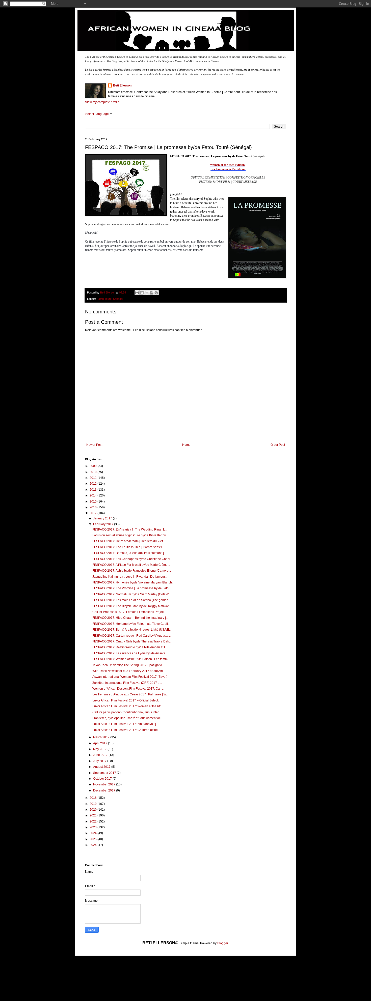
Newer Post (94, 445)
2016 (93, 507)
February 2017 (103, 524)
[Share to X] (146, 292)
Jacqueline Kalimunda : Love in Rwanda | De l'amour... (129, 576)
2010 (93, 472)
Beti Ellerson (122, 85)
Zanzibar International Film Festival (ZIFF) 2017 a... (127, 683)
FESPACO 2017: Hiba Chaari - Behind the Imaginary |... (130, 618)
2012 (93, 483)
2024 (93, 833)
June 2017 (101, 755)
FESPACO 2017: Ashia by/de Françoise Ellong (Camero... (131, 570)
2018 (93, 798)
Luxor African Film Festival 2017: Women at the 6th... (128, 706)
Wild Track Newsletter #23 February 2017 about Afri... (128, 671)
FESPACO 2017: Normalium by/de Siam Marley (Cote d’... (131, 594)
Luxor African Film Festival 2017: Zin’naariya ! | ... (125, 724)
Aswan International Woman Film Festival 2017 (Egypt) (129, 677)
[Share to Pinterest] (156, 292)
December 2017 (104, 790)
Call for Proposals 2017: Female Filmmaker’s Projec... (129, 612)
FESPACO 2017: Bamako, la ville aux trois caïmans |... (129, 553)
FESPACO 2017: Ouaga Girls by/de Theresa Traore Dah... (131, 641)
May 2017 (100, 749)
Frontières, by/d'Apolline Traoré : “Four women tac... (127, 718)
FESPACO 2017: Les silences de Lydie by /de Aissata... (130, 653)
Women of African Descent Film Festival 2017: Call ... (128, 688)
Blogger (222, 943)
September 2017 (105, 773)
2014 (93, 495)
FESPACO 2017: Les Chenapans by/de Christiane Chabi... (132, 559)
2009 (93, 466)
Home (186, 445)
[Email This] (137, 292)
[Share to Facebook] (151, 292)
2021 (93, 815)
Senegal (118, 298)
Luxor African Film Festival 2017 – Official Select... (126, 700)
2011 (93, 478)
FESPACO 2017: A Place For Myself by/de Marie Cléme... (131, 565)
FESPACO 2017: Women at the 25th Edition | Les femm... (131, 659)
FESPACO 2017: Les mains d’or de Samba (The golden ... (131, 600)
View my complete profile (102, 102)
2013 (93, 489)
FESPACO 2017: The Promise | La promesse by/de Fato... (131, 588)
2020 (93, 809)
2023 (93, 827)
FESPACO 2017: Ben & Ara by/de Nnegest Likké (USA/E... (131, 629)
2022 (93, 821)
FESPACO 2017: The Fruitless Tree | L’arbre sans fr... (128, 547)
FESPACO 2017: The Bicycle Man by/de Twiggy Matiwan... (132, 606)
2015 (93, 501)
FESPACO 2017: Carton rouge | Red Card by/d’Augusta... (131, 635)
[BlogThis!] (141, 292)
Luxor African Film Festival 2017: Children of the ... (126, 730)
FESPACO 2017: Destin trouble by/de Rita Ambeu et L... (130, 647)
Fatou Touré (104, 298)
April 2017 (100, 743)
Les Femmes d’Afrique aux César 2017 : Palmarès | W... (130, 694)
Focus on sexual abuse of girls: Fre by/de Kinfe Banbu (129, 535)
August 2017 (102, 767)
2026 (93, 845)
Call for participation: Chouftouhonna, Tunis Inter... (126, 712)
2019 (93, 804)
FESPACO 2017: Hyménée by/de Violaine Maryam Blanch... (133, 582)
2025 (93, 839)
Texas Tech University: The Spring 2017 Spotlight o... (128, 665)
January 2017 (103, 518)
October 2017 (103, 778)
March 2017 (101, 737)
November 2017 (104, 784)
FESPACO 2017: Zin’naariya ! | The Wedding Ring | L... (129, 529)
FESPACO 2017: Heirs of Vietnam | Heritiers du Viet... (128, 541)
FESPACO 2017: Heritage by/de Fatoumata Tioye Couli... (131, 624)
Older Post (278, 445)
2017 (93, 513)
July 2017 (100, 761)
